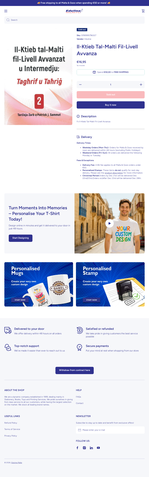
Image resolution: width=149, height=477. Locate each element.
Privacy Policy (10, 436)
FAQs (78, 397)
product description (114, 173)
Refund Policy (10, 423)
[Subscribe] (141, 430)
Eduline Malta (16, 463)
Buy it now (110, 104)
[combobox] (74, 20)
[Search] (6, 20)
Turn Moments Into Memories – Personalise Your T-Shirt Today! (38, 213)
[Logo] (74, 11)
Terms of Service (12, 429)
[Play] (109, 223)
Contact (79, 403)
